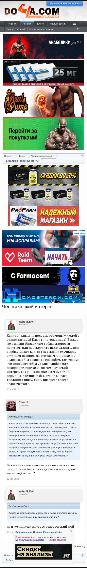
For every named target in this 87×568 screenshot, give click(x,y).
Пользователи (58, 24)
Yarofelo (24, 402)
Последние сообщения (41, 29)
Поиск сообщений (16, 29)
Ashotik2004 (26, 321)
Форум (27, 24)
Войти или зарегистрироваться (65, 3)
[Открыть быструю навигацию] (82, 156)
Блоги (40, 24)
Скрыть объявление (71, 531)
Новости (12, 24)
